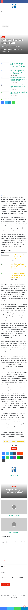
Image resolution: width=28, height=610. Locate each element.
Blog (7, 26)
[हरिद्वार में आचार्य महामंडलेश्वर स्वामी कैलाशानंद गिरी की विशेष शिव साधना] (5, 87)
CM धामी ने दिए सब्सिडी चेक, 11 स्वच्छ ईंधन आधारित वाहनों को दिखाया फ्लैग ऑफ (17, 72)
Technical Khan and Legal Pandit (14, 441)
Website (3, 572)
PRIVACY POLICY (17, 600)
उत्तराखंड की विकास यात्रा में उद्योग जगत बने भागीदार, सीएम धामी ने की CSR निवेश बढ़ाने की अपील (18, 257)
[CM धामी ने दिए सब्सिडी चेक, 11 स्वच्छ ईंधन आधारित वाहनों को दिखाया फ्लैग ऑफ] (5, 72)
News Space (6, 46)
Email (3, 566)
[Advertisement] (14, 123)
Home (3, 26)
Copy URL (14, 448)
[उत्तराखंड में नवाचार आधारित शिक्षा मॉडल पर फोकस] (5, 94)
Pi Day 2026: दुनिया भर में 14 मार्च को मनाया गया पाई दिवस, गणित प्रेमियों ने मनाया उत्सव (14, 491)
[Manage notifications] (24, 606)
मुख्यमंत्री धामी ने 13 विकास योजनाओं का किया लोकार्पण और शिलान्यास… (18, 266)
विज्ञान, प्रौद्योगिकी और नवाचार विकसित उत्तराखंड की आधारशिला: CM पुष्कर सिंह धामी (18, 79)
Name (3, 560)
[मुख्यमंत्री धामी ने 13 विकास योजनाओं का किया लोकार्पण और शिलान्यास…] (5, 266)
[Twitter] (7, 453)
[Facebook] (3, 453)
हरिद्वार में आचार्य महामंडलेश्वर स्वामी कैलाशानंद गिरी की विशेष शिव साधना (18, 86)
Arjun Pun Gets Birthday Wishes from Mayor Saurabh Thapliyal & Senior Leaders (18, 65)
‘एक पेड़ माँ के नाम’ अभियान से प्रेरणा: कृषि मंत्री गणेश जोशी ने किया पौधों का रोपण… (17, 275)
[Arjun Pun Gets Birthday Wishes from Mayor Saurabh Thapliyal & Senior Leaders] (5, 65)
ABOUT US (9, 600)
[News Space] (14, 6)
